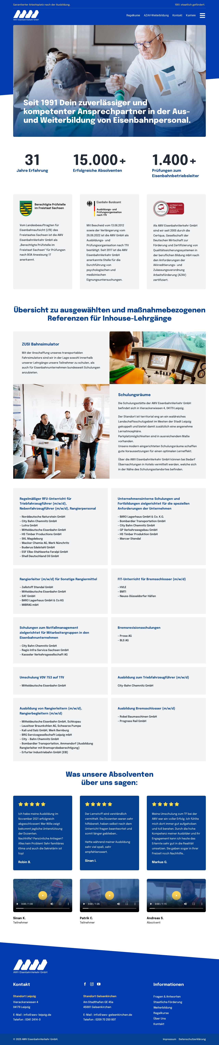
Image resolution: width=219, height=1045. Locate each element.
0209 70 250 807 (105, 1019)
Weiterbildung (162, 1007)
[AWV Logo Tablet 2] (26, 11)
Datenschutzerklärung (192, 1039)
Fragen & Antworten (167, 996)
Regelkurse (161, 1013)
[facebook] (85, 984)
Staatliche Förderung (167, 1002)
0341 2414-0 (33, 1019)
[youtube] (98, 984)
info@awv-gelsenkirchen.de (113, 1014)
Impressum (169, 1039)
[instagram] (92, 984)
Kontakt (158, 1024)
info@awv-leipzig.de (37, 1014)
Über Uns (159, 1018)
